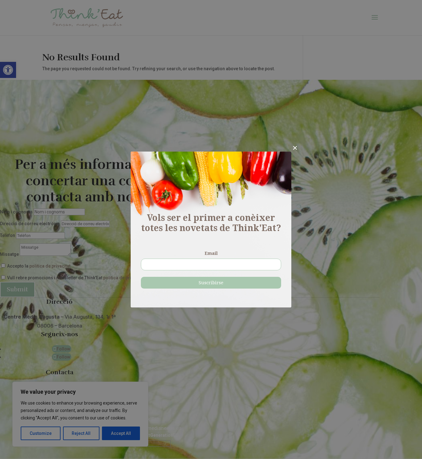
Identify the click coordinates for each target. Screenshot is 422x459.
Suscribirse (211, 282)
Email (211, 253)
